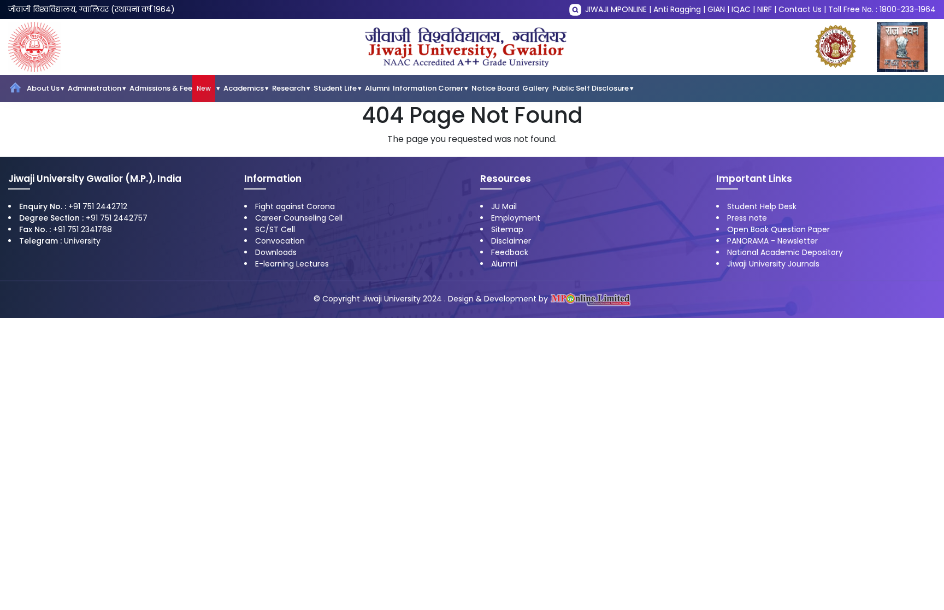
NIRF (764, 9)
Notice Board (495, 88)
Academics (243, 88)
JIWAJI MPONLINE (616, 9)
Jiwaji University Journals (773, 263)
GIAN (716, 9)
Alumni (377, 88)
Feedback (509, 252)
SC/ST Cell (275, 229)
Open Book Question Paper (778, 229)
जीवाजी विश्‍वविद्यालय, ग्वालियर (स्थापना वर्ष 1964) (91, 9)
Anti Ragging (677, 9)
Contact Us (800, 9)
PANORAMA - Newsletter (772, 240)
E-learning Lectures (292, 263)
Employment (515, 217)
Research (288, 88)
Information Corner (428, 88)
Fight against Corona (295, 206)
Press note (747, 217)
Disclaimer (511, 240)
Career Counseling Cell (299, 217)
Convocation (280, 240)
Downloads (276, 252)
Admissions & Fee (170, 88)
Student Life (335, 88)
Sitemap (507, 229)
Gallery (535, 88)
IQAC (741, 9)
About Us (43, 88)
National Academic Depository (785, 252)
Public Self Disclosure (590, 88)
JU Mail (504, 206)
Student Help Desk (761, 206)
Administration (94, 88)
